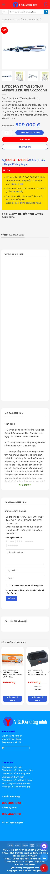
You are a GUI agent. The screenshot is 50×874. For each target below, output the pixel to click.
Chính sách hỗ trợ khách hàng (17, 780)
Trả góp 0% (25, 147)
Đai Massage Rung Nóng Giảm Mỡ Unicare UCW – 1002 (12, 674)
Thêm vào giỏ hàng (29, 132)
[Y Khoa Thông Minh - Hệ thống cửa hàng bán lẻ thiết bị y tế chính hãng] (25, 4)
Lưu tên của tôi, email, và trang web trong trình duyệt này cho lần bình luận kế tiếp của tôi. (25, 589)
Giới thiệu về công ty (12, 735)
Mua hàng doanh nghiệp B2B (16, 783)
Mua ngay (25, 139)
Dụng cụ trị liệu (35, 19)
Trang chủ (6, 19)
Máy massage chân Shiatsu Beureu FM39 (37, 673)
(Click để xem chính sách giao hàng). (24, 203)
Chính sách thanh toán (13, 777)
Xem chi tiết (17, 184)
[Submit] (46, 12)
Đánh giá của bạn (14, 537)
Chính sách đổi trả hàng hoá (16, 773)
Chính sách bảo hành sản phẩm (17, 770)
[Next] (44, 46)
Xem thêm (24, 484)
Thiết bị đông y (19, 19)
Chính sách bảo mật (12, 767)
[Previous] (6, 46)
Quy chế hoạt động (11, 739)
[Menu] (3, 4)
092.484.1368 (17, 160)
